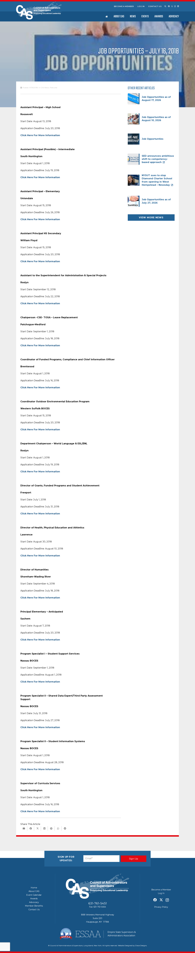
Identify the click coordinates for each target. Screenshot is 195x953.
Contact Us (154, 6)
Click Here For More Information (40, 135)
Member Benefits (34, 906)
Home (34, 887)
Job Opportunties (152, 139)
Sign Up (133, 858)
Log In (141, 6)
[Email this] (23, 828)
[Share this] (30, 828)
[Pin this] (51, 828)
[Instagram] (175, 6)
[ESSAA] (97, 933)
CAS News (45, 87)
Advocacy (34, 902)
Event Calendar (34, 895)
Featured (53, 87)
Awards (34, 898)
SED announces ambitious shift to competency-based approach (158, 159)
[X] (172, 6)
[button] (165, 6)
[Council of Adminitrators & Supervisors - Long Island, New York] (39, 10)
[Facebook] (169, 6)
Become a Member (124, 6)
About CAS (34, 891)
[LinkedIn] (178, 6)
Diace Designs (141, 945)
